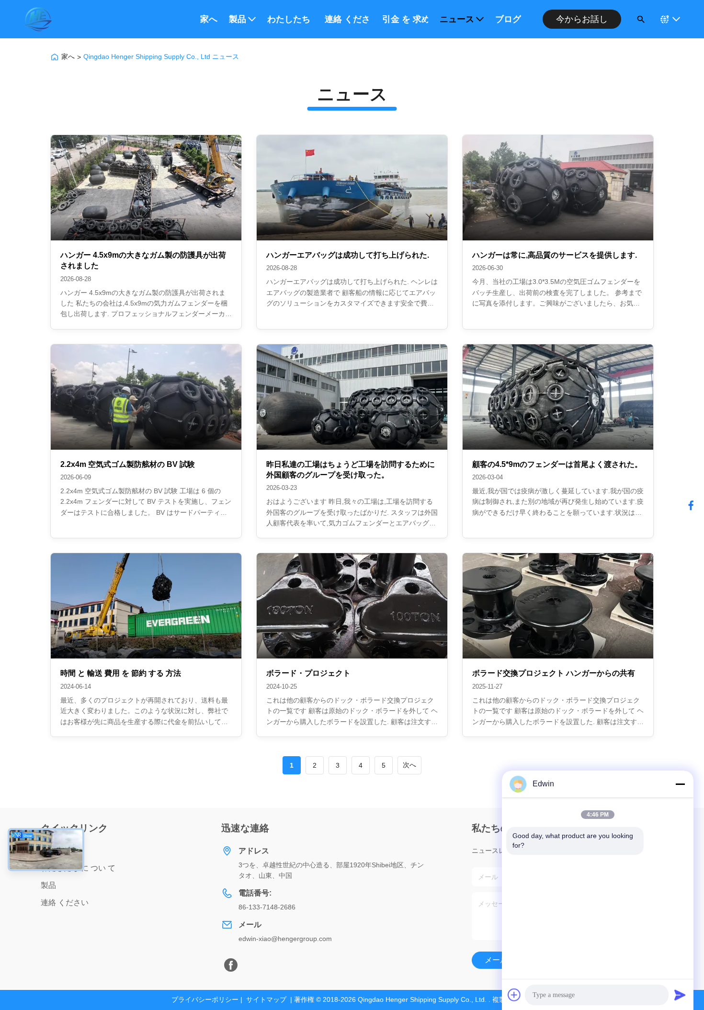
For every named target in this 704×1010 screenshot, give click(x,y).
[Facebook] (230, 965)
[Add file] (514, 994)
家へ (208, 19)
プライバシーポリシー (204, 999)
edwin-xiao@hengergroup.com (285, 938)
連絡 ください (348, 19)
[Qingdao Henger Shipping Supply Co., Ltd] (38, 19)
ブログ (508, 19)
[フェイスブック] (691, 505)
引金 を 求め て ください (405, 19)
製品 (237, 19)
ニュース (457, 19)
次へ (409, 765)
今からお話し (582, 19)
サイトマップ (266, 999)
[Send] (680, 994)
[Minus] (680, 784)
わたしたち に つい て (290, 19)
